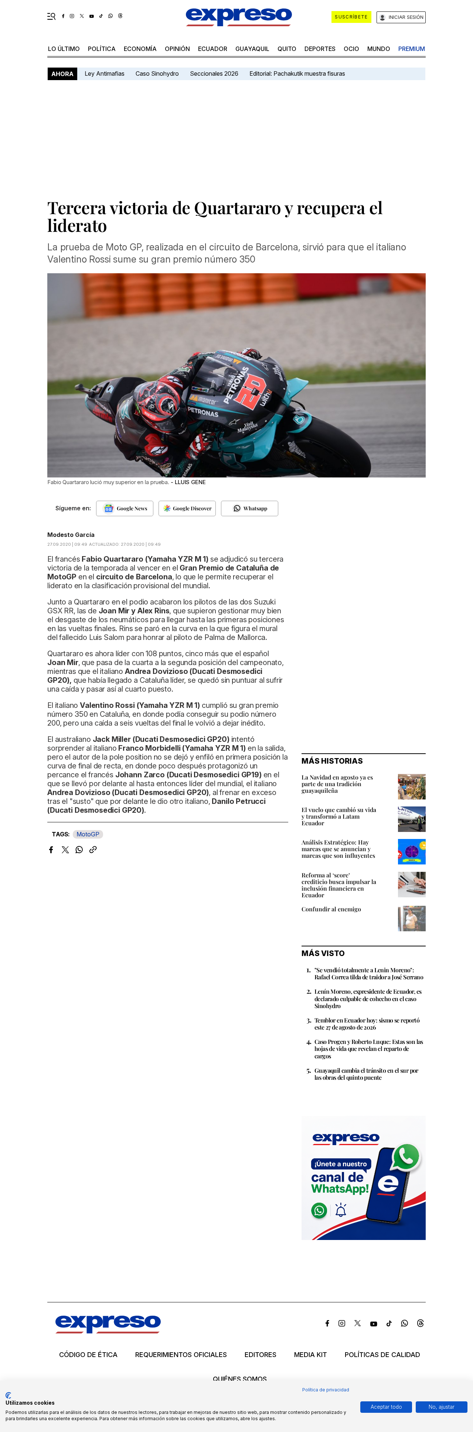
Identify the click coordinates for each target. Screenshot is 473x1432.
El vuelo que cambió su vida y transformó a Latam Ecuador (339, 816)
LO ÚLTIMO (64, 48)
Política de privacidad (325, 1389)
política (102, 48)
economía (140, 48)
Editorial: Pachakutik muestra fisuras (298, 73)
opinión (177, 48)
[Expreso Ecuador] (108, 1331)
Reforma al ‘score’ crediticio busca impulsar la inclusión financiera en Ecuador (339, 885)
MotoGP (87, 834)
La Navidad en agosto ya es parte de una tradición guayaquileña (337, 783)
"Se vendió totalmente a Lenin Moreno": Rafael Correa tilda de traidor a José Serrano (368, 973)
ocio (351, 48)
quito (287, 48)
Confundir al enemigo (331, 909)
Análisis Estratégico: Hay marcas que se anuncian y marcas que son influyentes (338, 848)
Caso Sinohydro (157, 73)
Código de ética (88, 1355)
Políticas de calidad (382, 1355)
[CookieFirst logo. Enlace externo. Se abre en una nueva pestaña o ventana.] (8, 1395)
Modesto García (71, 535)
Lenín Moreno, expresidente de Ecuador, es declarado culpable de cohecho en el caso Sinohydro (367, 998)
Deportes (320, 48)
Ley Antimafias (105, 73)
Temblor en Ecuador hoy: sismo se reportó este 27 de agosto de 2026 (366, 1023)
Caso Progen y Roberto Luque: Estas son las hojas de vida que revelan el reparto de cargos (368, 1048)
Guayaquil (252, 48)
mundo (378, 48)
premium (411, 48)
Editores (260, 1355)
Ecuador (212, 48)
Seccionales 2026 (214, 73)
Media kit (310, 1355)
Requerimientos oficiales (181, 1355)
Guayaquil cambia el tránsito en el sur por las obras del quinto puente (366, 1073)
